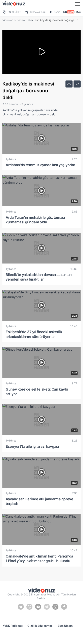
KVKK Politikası (12, 625)
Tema (57, 11)
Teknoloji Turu (38, 11)
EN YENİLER (14, 11)
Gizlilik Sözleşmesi (40, 625)
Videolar (7, 20)
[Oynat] (41, 52)
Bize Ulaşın (65, 625)
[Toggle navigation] (78, 4)
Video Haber (25, 20)
